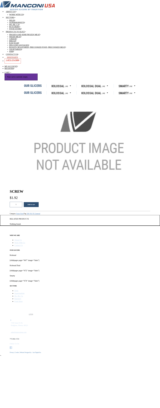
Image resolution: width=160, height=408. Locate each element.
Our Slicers (33, 93)
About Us (10, 12)
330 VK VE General (33, 214)
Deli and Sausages (19, 45)
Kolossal (60, 93)
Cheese (13, 39)
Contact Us (12, 54)
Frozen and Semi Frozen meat (24, 35)
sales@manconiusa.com (18, 332)
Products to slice (15, 32)
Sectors (10, 17)
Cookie (17, 352)
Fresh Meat (15, 37)
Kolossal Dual (93, 93)
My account (11, 66)
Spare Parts (20, 214)
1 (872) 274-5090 (12, 60)
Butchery (14, 27)
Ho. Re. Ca (14, 25)
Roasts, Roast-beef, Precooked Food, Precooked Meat (37, 47)
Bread (12, 41)
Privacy (12, 352)
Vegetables (15, 49)
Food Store (15, 29)
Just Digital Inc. (37, 352)
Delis (12, 20)
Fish (11, 51)
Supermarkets (16, 22)
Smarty (125, 93)
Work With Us (16, 15)
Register (9, 68)
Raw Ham (14, 43)
